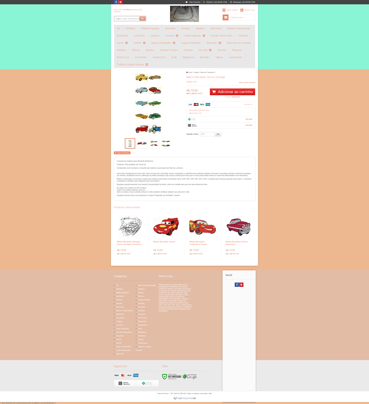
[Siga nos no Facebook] (116, 2)
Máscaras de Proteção (147, 285)
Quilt (140, 329)
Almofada (120, 296)
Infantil (196, 72)
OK (217, 134)
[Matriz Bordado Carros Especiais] (239, 236)
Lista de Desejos (122, 153)
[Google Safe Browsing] (189, 376)
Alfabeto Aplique (122, 293)
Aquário (119, 303)
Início (190, 72)
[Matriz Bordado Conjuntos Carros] (202, 236)
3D (117, 285)
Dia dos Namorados (124, 332)
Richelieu (142, 336)
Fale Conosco (194, 2)
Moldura (141, 289)
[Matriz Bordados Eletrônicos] (184, 14)
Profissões (142, 321)
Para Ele (141, 311)
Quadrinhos (142, 325)
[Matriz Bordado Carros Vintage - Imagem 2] (142, 143)
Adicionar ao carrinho (235, 92)
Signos (141, 339)
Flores (118, 339)
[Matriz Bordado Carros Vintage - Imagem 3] (154, 143)
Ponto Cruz (142, 318)
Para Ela (141, 307)
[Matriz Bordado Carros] (166, 236)
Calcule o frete (192, 134)
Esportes (119, 336)
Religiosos (142, 332)
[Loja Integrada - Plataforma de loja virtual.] (184, 398)
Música (141, 293)
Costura (119, 321)
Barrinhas (120, 307)
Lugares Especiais (123, 350)
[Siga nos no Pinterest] (120, 2)
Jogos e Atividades (123, 347)
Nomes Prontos (144, 300)
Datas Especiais (122, 329)
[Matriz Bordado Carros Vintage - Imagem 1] (130, 143)
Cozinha (119, 325)
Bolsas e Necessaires (124, 311)
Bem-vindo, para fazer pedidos (128, 11)
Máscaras (120, 354)
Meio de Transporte (207, 72)
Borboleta (120, 314)
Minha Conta (250, 10)
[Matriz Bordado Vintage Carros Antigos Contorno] (130, 236)
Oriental (141, 303)
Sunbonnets (143, 343)
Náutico (141, 296)
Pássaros (141, 314)
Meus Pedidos (232, 10)
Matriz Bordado (249, 82)
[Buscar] (142, 18)
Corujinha (120, 318)
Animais (119, 300)
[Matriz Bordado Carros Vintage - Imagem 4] (166, 143)
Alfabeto (119, 289)
